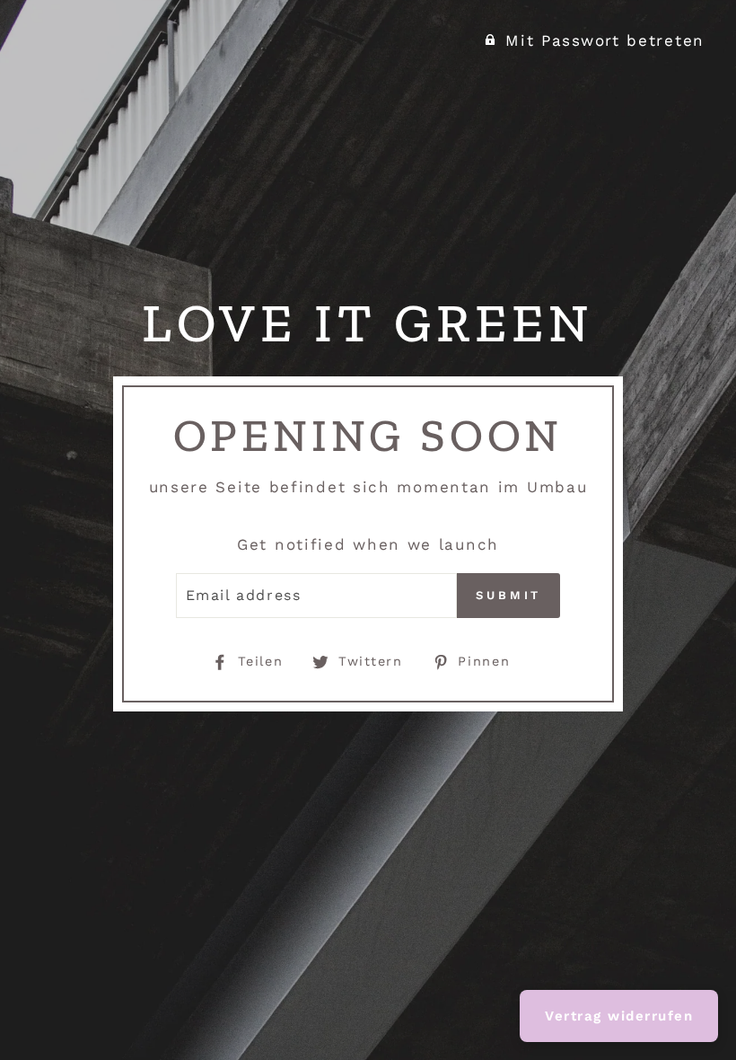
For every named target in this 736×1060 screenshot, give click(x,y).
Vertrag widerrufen (619, 1016)
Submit (508, 595)
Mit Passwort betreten (605, 40)
